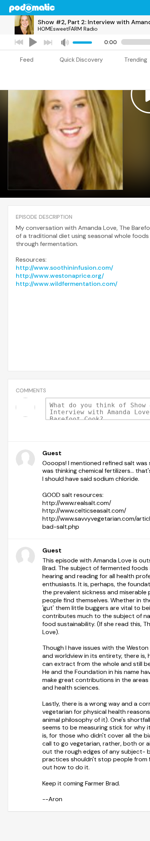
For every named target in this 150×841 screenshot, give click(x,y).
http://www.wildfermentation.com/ (66, 284)
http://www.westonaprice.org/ (60, 276)
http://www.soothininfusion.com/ (64, 268)
